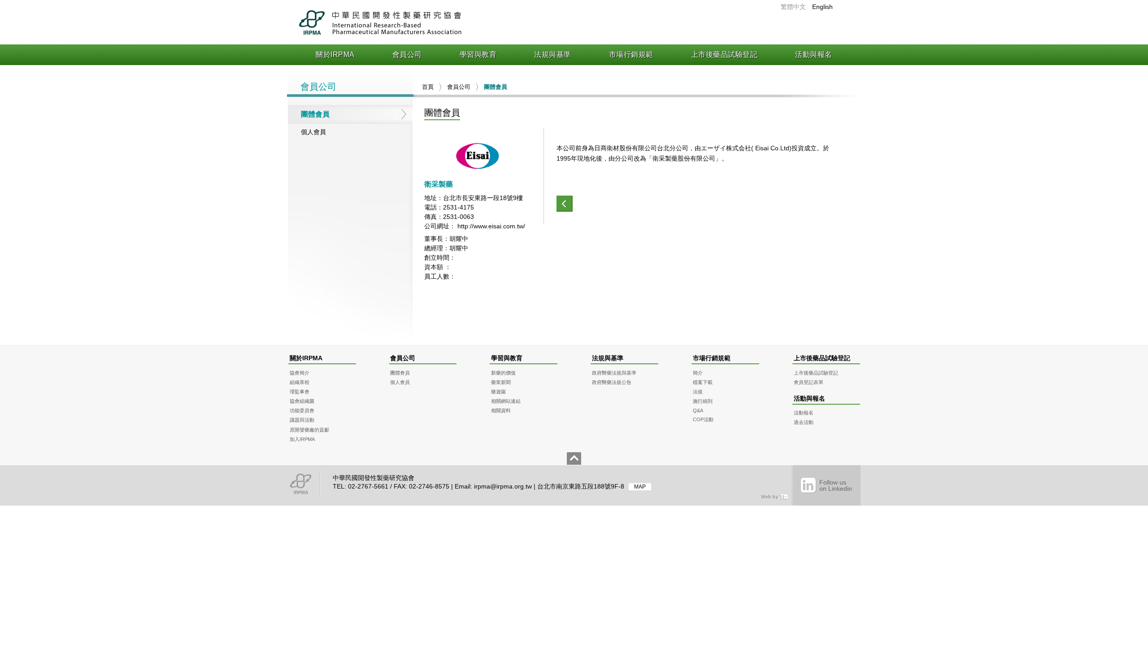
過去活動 (803, 422)
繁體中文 (793, 6)
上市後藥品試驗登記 (724, 54)
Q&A (698, 410)
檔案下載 (703, 382)
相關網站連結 (506, 401)
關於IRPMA (335, 54)
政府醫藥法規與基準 (614, 372)
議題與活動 (302, 420)
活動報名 (803, 412)
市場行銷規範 (631, 54)
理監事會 (299, 391)
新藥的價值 (503, 372)
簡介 (698, 372)
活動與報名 (813, 54)
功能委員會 (302, 410)
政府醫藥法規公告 (611, 382)
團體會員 (315, 114)
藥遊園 (498, 391)
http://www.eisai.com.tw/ (491, 226)
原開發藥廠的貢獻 (309, 429)
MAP (640, 487)
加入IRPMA (302, 439)
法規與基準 (552, 54)
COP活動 (703, 419)
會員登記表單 (808, 382)
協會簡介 (299, 372)
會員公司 (407, 54)
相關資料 (501, 410)
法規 (698, 391)
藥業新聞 (501, 382)
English (822, 6)
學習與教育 (478, 54)
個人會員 (313, 131)
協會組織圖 (302, 401)
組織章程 (299, 382)
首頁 (428, 86)
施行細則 (703, 401)
